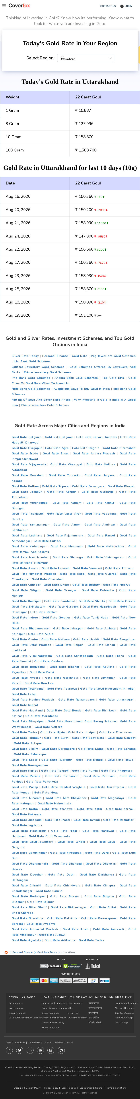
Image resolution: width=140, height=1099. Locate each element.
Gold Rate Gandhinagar (29, 853)
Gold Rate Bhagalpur (28, 721)
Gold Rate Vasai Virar (64, 514)
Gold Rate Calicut (49, 891)
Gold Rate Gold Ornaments (49, 836)
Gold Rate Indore (25, 618)
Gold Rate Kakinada (26, 814)
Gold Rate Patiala (26, 776)
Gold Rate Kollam (25, 486)
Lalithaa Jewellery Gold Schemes (38, 367)
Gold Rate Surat (56, 738)
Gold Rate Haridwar (98, 831)
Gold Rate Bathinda (62, 918)
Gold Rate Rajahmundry (65, 536)
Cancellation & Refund (90, 1088)
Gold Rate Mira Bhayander (66, 798)
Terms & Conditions (116, 1088)
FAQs (70, 1043)
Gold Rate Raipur (69, 645)
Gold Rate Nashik (86, 639)
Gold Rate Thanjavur (27, 514)
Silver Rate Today (25, 356)
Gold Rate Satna (91, 749)
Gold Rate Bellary (86, 585)
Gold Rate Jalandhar (118, 820)
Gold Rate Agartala (26, 940)
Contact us (108, 6)
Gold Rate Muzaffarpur (107, 787)
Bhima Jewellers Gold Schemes (45, 405)
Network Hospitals (125, 1008)
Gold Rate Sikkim (25, 749)
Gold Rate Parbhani (98, 776)
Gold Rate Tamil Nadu (91, 618)
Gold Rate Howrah (55, 568)
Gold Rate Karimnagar (29, 546)
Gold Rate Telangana (28, 689)
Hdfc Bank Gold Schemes (31, 389)
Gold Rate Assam (25, 568)
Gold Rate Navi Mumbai (30, 557)
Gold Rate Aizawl (52, 935)
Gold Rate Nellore (100, 464)
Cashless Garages (124, 1013)
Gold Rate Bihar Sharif (29, 907)
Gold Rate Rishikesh (100, 711)
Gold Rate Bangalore (119, 639)
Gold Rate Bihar (55, 454)
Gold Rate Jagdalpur (27, 825)
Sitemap (59, 1043)
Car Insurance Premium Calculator (26, 1017)
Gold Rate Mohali (101, 645)
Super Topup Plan (51, 1027)
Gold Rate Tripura (55, 486)
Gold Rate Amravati (108, 929)
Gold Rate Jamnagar (99, 678)
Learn (8, 1043)
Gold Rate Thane (110, 656)
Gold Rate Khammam (66, 546)
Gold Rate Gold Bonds (63, 711)
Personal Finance (55, 356)
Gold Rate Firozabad (65, 853)
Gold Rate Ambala (101, 629)
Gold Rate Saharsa (121, 749)
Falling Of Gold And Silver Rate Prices (41, 400)
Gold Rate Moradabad (41, 716)
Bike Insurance (16, 1008)
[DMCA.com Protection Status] (51, 966)
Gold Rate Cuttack (48, 541)
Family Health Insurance (54, 1003)
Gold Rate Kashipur (26, 601)
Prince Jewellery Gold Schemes (47, 372)
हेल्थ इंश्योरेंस (94, 1017)
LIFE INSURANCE (77, 997)
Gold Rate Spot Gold (88, 738)
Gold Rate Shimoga (67, 557)
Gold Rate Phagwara (116, 771)
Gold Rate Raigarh (55, 771)
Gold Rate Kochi (42, 672)
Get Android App (124, 1017)
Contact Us (34, 1043)
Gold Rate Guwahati (28, 475)
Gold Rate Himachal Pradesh (34, 574)
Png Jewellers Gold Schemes (113, 356)
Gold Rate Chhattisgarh (74, 656)
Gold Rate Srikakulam (28, 607)
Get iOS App (121, 1022)
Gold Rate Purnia (85, 771)
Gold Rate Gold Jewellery (32, 842)
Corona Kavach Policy (53, 1022)
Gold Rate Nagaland (27, 711)
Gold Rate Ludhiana (27, 536)
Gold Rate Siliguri (26, 590)
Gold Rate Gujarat (102, 574)
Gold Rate (79, 356)
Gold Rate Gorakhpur (61, 678)
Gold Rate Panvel (101, 536)
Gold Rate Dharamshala (30, 864)
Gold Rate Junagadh (27, 820)
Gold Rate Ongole (86, 448)
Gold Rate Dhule (56, 585)
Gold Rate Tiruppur (26, 738)
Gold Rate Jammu (86, 820)
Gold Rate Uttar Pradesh (31, 645)
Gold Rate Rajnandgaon (76, 700)
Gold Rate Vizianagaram (105, 557)
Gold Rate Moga (46, 793)
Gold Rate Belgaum (26, 437)
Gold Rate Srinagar (61, 590)
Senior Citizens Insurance (54, 1008)
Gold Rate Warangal (66, 464)
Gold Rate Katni (89, 809)
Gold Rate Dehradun (98, 590)
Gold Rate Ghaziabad (47, 579)
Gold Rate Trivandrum (115, 732)
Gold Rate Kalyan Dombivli (96, 437)
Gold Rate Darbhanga (97, 875)
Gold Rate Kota (72, 574)
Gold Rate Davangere (88, 486)
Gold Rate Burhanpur (28, 896)
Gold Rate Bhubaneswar (30, 629)
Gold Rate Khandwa (57, 809)
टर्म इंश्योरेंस (93, 1013)
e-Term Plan (73, 1013)
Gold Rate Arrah (75, 929)
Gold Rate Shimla (92, 601)
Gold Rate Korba (25, 809)
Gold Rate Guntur (25, 639)
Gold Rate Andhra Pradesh (94, 454)
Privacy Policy (51, 1088)
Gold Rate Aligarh (66, 503)
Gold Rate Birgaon (99, 896)
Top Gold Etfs (113, 378)
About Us (20, 1043)
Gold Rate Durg (97, 853)
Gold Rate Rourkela (62, 689)
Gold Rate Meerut (116, 585)
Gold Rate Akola (40, 634)
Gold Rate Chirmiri (26, 886)
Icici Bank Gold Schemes (32, 361)
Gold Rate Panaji (25, 787)
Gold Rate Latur (24, 694)
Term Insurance (75, 1003)
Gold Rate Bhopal (121, 486)
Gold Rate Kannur (100, 503)
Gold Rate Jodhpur (27, 492)
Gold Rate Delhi (61, 875)
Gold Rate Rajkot (25, 771)
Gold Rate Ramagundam (30, 765)
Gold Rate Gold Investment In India (106, 689)
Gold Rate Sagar (24, 760)
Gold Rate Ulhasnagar (116, 700)
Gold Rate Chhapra (100, 886)
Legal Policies (69, 1088)
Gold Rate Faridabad (59, 601)
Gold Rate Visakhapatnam (32, 656)
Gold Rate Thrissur (119, 568)
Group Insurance (50, 1013)
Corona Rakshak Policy (54, 1017)
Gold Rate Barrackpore (98, 918)
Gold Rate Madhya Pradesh (33, 700)
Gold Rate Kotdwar (48, 661)
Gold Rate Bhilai (103, 907)
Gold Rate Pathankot (62, 776)
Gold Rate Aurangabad (30, 503)
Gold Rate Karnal (119, 809)
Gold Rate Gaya (102, 842)
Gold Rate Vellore (48, 727)
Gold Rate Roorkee (39, 683)
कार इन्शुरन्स (94, 1003)
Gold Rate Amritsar (99, 525)
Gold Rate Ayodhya (41, 924)
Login (128, 6)
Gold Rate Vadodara (100, 514)
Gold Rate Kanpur (61, 492)
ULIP (69, 1008)
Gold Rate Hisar (64, 831)
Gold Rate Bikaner (64, 667)
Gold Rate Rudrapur (56, 760)
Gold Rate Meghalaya (107, 798)
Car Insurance (16, 1003)
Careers (47, 1043)
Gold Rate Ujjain (52, 732)
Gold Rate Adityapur (59, 940)
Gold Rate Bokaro (64, 896)
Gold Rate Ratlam (43, 612)
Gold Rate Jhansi (57, 820)
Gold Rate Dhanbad (67, 864)
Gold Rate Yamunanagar (30, 525)
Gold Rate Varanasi (87, 568)
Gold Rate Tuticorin (64, 475)
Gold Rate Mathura (55, 639)
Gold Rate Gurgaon (64, 607)
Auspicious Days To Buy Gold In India (82, 389)
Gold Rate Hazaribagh (99, 607)
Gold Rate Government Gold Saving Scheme (82, 721)
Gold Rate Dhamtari (101, 864)
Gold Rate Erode (25, 454)
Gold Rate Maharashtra (106, 546)
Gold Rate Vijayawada (29, 464)
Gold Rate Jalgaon (59, 437)
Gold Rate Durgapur (27, 448)
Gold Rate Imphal (25, 705)
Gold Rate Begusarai (28, 667)
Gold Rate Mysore (26, 678)
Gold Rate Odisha (121, 601)
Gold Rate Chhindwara (62, 886)
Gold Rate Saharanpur (30, 754)
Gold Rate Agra (57, 448)
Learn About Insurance (126, 1003)
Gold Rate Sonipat (122, 738)
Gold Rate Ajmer (66, 525)
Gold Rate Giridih (71, 842)
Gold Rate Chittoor (26, 585)
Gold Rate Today (24, 732)
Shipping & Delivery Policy (27, 1088)
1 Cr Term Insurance (77, 1017)
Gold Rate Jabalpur (68, 629)
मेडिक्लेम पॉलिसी (95, 1022)
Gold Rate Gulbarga (97, 492)
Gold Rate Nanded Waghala (63, 787)
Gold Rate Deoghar (27, 875)
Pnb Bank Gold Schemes (31, 378)
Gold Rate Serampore (58, 749)
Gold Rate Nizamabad (119, 448)
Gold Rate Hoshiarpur (29, 831)
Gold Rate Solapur (28, 743)
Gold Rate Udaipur (82, 732)
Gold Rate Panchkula (42, 782)
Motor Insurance (17, 1013)
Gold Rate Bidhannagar (68, 907)
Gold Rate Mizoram (26, 798)
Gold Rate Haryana (99, 475)
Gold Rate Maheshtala (54, 804)
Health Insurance (54, 997)
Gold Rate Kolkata (99, 667)
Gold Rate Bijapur (40, 902)
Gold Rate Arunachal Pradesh (35, 929)
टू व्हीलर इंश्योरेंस (95, 1008)
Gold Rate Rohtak (90, 760)
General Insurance (22, 997)
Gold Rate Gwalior (56, 618)
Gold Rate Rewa (120, 760)
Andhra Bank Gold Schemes (76, 378)
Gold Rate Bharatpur (27, 918)
